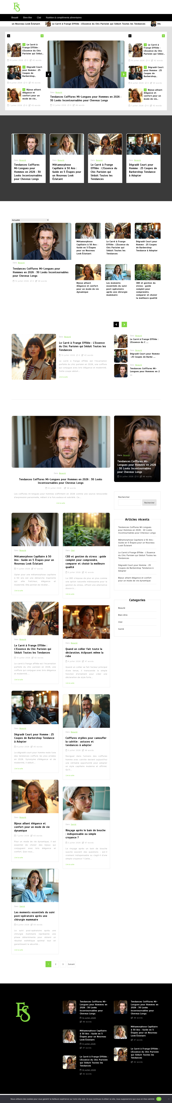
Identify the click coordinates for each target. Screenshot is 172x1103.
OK (159, 1099)
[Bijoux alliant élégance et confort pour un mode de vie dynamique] (14, 75)
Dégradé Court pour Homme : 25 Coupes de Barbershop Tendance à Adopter (32, 52)
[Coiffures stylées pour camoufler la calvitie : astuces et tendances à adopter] (86, 711)
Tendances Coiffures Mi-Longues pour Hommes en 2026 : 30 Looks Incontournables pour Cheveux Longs (32, 97)
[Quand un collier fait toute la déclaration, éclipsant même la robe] (86, 622)
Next (123, 74)
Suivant (71, 964)
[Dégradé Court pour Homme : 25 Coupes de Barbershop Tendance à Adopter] (107, 24)
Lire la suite (99, 380)
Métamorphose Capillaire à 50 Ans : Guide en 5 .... (144, 360)
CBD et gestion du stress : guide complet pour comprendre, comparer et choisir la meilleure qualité (146, 290)
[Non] (168, 1099)
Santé (22, 906)
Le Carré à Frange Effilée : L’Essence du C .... (144, 375)
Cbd (39, 17)
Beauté (14, 17)
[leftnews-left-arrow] (42, 35)
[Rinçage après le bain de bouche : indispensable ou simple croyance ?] (86, 803)
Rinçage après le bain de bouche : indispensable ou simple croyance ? (86, 834)
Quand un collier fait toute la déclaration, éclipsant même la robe (84, 652)
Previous (48, 74)
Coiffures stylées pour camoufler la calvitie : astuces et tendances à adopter (86, 741)
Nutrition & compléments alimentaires (64, 17)
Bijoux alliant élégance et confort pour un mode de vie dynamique (31, 74)
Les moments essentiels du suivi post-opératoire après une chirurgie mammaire (116, 289)
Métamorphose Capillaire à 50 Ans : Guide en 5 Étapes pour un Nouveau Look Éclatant (66, 172)
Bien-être (27, 17)
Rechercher (124, 497)
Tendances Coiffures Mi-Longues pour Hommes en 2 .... (145, 347)
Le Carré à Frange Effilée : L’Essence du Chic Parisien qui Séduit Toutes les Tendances (52, 23)
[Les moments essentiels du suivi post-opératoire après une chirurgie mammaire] (118, 272)
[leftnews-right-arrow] (8, 35)
